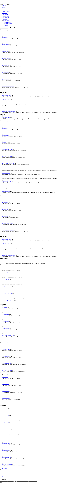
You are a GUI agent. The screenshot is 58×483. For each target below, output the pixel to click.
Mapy (2, 473)
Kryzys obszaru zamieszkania (6, 20)
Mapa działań (3, 470)
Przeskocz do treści (4, 1)
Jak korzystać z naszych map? (6, 17)
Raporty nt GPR (6, 25)
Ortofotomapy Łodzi (5, 15)
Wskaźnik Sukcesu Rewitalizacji (7, 24)
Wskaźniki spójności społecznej (7, 22)
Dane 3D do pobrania (5, 14)
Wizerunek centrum (5, 19)
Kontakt (2, 476)
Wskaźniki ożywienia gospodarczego (8, 23)
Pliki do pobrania (3, 7)
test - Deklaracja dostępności (5, 477)
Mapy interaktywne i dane (4, 13)
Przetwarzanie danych (5, 12)
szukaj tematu (8, 4)
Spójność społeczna (5, 18)
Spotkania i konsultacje (4, 468)
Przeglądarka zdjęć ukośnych (6, 16)
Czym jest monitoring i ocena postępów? (6, 11)
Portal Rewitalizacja (4, 5)
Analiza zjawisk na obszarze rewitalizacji (6, 6)
